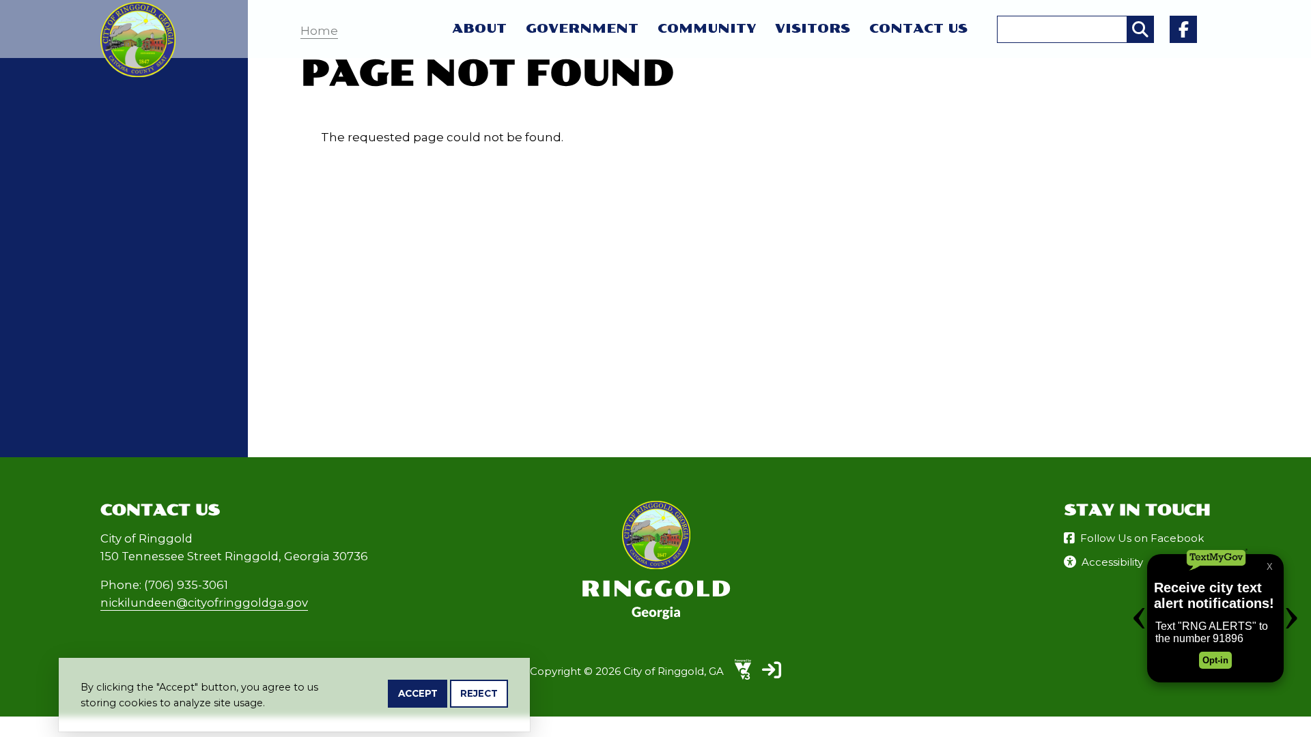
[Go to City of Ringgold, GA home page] (137, 11)
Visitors (812, 28)
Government (582, 28)
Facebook (1183, 29)
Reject (479, 693)
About (479, 28)
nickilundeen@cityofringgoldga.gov (204, 602)
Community (707, 28)
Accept (418, 693)
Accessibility (1112, 561)
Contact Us (918, 28)
